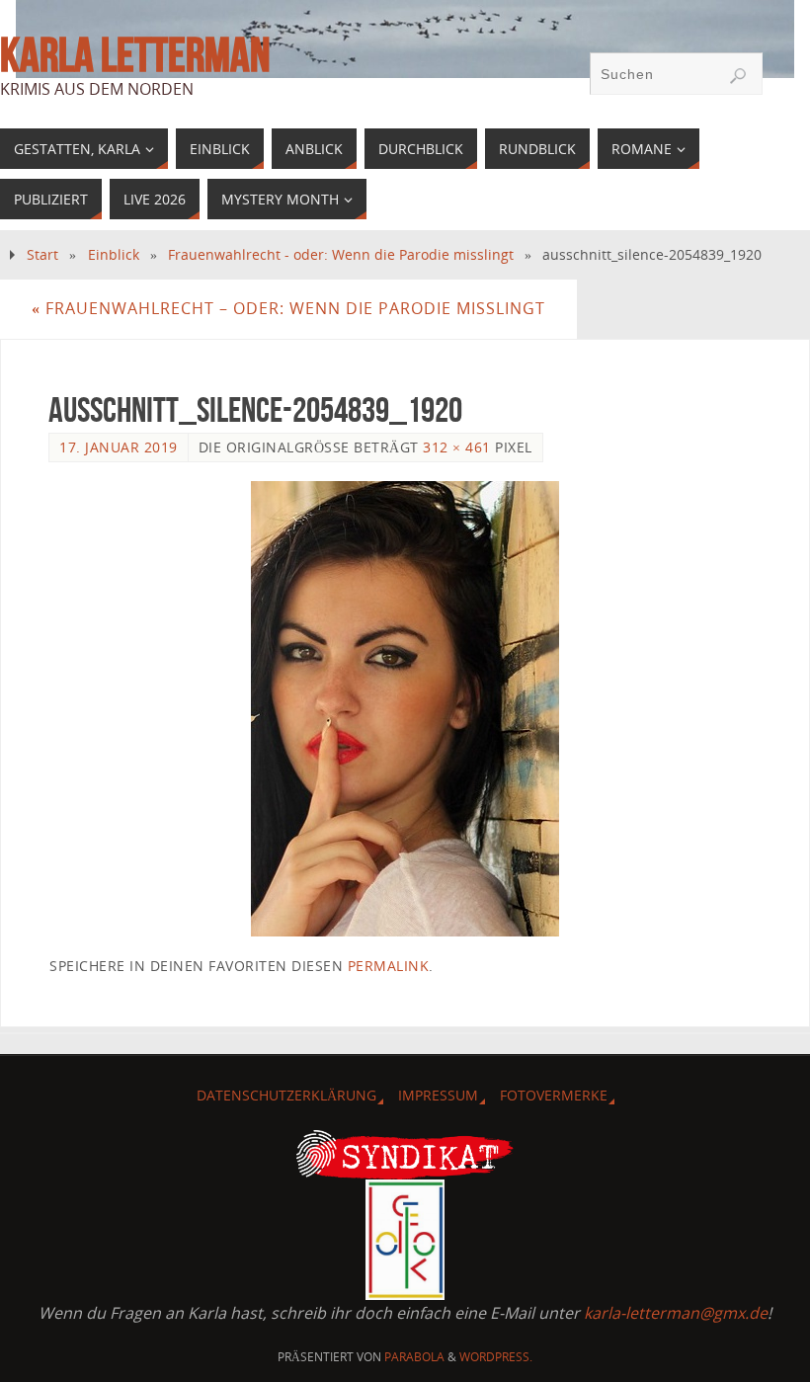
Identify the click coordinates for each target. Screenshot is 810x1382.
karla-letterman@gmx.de (676, 1313)
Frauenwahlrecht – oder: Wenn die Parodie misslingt (288, 308)
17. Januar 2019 (118, 447)
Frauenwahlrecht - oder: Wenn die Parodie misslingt (341, 254)
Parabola (414, 1356)
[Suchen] (738, 76)
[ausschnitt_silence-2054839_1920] (405, 708)
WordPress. (495, 1356)
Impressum (438, 1095)
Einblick (113, 254)
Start (42, 254)
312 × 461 (457, 447)
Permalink (389, 965)
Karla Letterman (135, 55)
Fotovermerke (554, 1095)
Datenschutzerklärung (286, 1095)
